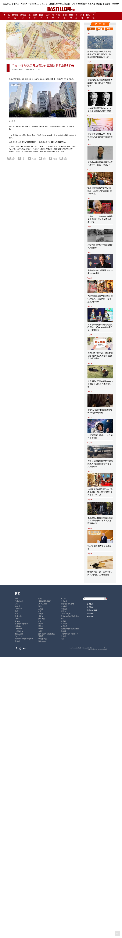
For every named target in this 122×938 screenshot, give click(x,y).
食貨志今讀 (42, 639)
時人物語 (64, 606)
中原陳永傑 (19, 631)
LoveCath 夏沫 (66, 614)
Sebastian (18, 609)
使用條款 (90, 607)
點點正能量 (19, 634)
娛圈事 (68, 4)
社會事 (35, 16)
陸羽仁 (17, 611)
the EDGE (36, 4)
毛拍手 (63, 599)
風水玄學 (18, 616)
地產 (53, 16)
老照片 (40, 631)
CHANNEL (59, 4)
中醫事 (58, 16)
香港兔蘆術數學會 (21, 624)
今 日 (91, 29)
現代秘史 (64, 601)
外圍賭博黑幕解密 (44, 601)
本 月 (109, 29)
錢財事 (48, 16)
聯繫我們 (90, 613)
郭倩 (40, 606)
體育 (85, 4)
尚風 (40, 621)
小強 (16, 614)
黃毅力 (63, 611)
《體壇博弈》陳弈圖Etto (69, 634)
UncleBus (18, 629)
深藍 (16, 604)
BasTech (115, 4)
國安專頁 (7, 4)
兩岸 (76, 16)
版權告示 (90, 604)
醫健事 (65, 16)
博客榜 (88, 16)
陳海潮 (63, 636)
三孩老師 (64, 624)
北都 (9, 16)
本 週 (100, 29)
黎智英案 (23, 16)
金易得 (63, 621)
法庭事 (41, 16)
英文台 (44, 4)
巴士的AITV (17, 4)
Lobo (17, 619)
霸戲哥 (40, 614)
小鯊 (40, 611)
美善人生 (91, 4)
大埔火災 (15, 16)
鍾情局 (17, 606)
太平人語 (41, 619)
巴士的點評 (19, 601)
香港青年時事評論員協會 (70, 616)
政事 (29, 16)
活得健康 (18, 626)
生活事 (108, 4)
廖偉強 (40, 624)
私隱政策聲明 (92, 610)
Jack (62, 619)
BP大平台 (27, 4)
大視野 (71, 16)
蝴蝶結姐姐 (42, 641)
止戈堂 (40, 609)
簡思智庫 (64, 626)
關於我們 (90, 616)
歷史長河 (100, 4)
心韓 (73, 4)
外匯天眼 (64, 609)
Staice (40, 629)
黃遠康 (17, 621)
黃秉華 (40, 616)
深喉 (40, 599)
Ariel (16, 599)
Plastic (79, 4)
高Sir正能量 (42, 604)
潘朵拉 (40, 626)
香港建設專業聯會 (67, 604)
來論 (62, 639)
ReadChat (18, 636)
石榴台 (51, 4)
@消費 (82, 16)
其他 (93, 16)
